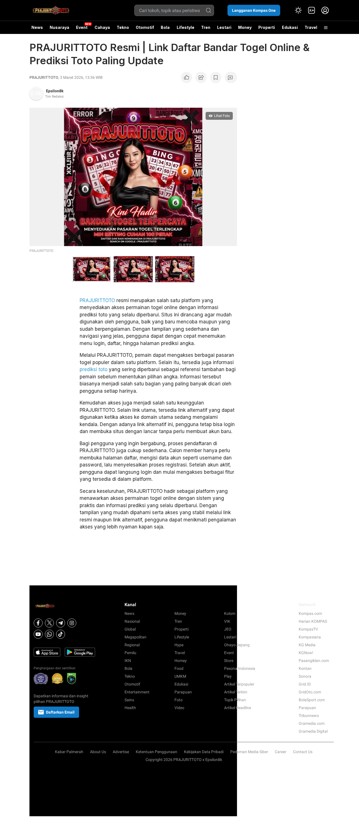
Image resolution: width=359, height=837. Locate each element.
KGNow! (306, 652)
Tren (205, 27)
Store (228, 660)
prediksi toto (93, 369)
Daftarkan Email (60, 712)
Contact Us (302, 751)
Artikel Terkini (235, 692)
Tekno (123, 27)
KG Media (307, 645)
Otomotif (145, 27)
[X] (49, 622)
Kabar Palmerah (69, 751)
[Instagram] (71, 622)
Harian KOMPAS (313, 621)
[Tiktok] (60, 634)
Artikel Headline (237, 707)
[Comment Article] (231, 77)
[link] (311, 10)
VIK (227, 621)
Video (179, 707)
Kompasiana (310, 637)
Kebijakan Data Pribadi (204, 751)
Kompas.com (310, 613)
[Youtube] (38, 634)
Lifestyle (185, 27)
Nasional (132, 621)
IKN (128, 660)
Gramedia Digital (313, 731)
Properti (266, 27)
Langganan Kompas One (254, 10)
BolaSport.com (312, 700)
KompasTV (308, 629)
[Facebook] (38, 622)
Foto (178, 700)
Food (178, 668)
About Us (98, 751)
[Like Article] (186, 77)
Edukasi (290, 27)
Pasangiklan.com (314, 660)
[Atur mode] (298, 10)
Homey (180, 660)
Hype (178, 645)
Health (130, 707)
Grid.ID (305, 684)
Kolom (229, 613)
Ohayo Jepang (237, 645)
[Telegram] (60, 622)
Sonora (305, 676)
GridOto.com (310, 692)
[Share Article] (201, 77)
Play (228, 676)
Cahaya (102, 27)
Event (82, 27)
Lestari (224, 29)
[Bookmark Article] (215, 77)
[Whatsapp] (49, 634)
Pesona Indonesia (239, 668)
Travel (311, 27)
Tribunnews (309, 715)
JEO (227, 629)
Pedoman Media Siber (249, 751)
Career (280, 751)
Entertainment (137, 692)
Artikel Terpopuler (239, 684)
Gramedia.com (312, 723)
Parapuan (183, 692)
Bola (165, 27)
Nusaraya (59, 27)
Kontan (305, 668)
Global (130, 629)
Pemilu (130, 652)
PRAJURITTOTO (43, 77)
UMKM (180, 676)
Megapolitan (135, 637)
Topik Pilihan (235, 700)
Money (245, 27)
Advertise (121, 751)
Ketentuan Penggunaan (156, 751)
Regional (132, 645)
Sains (129, 700)
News (37, 27)
